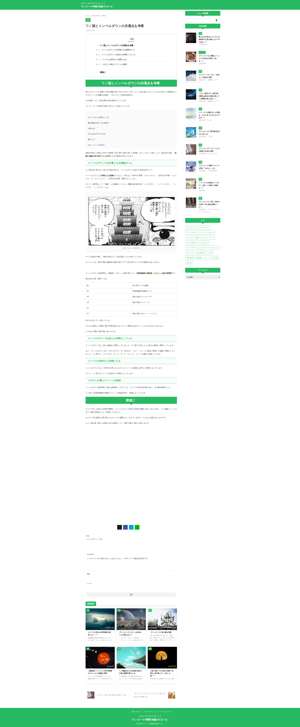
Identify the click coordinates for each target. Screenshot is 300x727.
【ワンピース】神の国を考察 (160, 632)
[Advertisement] (131, 445)
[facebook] (125, 527)
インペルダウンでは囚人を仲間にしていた (116, 54)
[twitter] (119, 527)
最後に (101, 72)
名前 (88, 574)
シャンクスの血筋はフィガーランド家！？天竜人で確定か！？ (209, 185)
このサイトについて (149, 711)
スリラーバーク (208, 238)
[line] (137, 527)
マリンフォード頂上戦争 (195, 253)
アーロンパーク (203, 227)
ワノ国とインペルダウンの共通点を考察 (115, 45)
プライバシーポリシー (165, 711)
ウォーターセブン (207, 232)
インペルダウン (91, 539)
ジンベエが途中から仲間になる (112, 59)
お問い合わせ (135, 711)
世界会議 (190, 258)
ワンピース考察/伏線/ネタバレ (97, 6)
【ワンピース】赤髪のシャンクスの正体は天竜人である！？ (209, 58)
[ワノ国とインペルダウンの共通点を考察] (131, 527)
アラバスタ (211, 209)
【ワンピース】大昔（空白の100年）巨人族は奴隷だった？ (209, 204)
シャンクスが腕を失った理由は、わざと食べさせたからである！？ (209, 115)
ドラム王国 (190, 243)
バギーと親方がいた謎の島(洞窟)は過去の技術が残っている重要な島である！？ (209, 96)
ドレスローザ (212, 153)
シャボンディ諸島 (193, 238)
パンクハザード (192, 248)
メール (89, 583)
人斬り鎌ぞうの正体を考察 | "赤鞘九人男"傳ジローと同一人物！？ (161, 673)
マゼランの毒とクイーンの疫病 (112, 64)
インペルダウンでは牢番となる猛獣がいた (116, 50)
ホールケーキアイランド (209, 248)
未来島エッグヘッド (214, 101)
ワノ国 (100, 539)
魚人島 (215, 170)
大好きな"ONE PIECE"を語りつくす (150, 716)
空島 (215, 258)
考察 (87, 536)
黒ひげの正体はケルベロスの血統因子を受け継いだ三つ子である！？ (209, 39)
